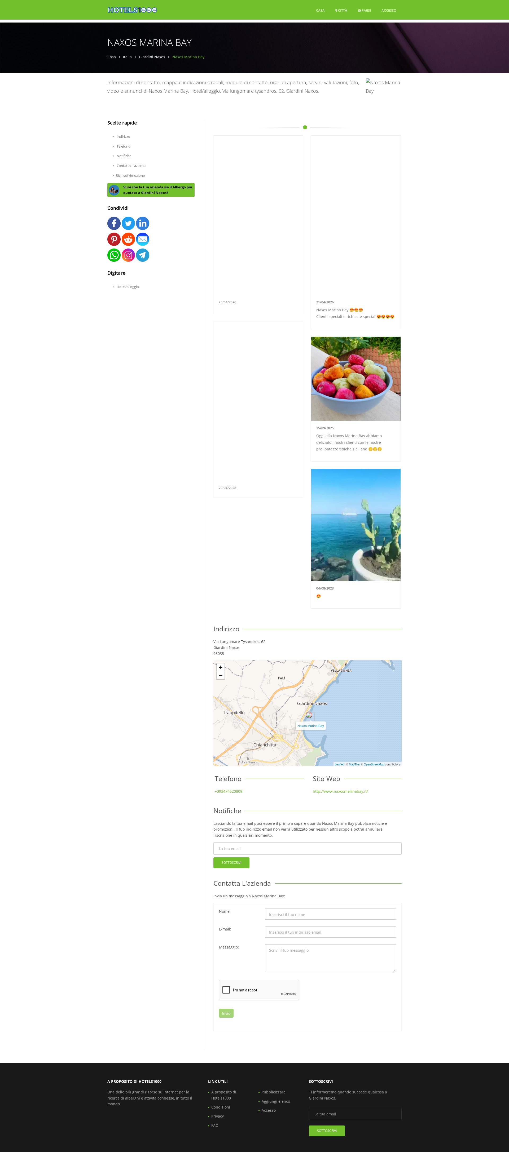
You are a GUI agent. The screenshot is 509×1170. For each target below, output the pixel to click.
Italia (127, 56)
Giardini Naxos (152, 56)
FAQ (214, 1125)
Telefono (123, 146)
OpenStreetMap (374, 764)
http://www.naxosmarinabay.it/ (340, 791)
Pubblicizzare (274, 1091)
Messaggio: (229, 947)
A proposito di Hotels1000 (223, 1094)
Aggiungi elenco (276, 1101)
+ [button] (220, 667)
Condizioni (220, 1107)
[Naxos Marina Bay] (309, 715)
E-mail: (225, 929)
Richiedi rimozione (130, 175)
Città (342, 10)
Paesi (366, 10)
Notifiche (123, 155)
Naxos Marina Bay (310, 725)
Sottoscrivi (231, 862)
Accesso (388, 10)
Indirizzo (123, 136)
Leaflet (339, 764)
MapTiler (354, 764)
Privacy (217, 1116)
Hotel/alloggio (127, 286)
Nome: (225, 911)
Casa (320, 10)
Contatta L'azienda (131, 165)
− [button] (220, 675)
